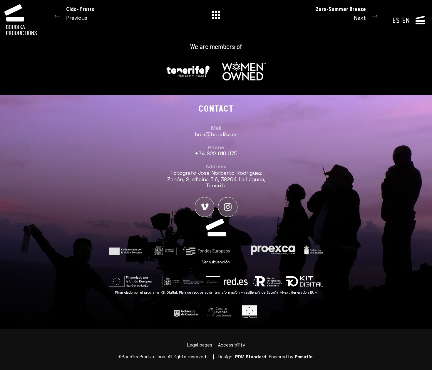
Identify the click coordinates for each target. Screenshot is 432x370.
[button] (216, 262)
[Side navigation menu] (420, 19)
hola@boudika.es (216, 134)
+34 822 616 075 (216, 154)
